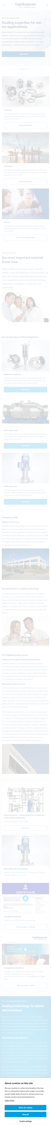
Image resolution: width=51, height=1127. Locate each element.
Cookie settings (25, 1121)
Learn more (9, 1100)
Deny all (25, 1114)
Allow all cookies (25, 1107)
